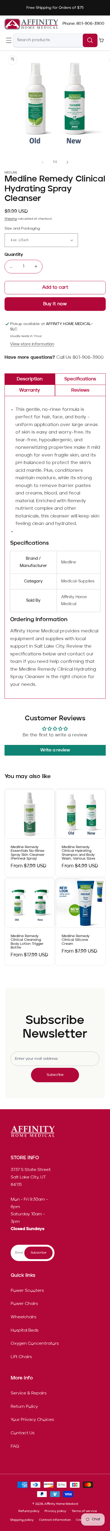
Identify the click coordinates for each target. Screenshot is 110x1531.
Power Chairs (24, 1304)
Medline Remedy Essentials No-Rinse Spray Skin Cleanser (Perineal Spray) (28, 852)
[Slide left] (43, 162)
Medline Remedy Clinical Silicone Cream (75, 940)
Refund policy (29, 1511)
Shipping (11, 219)
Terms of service (84, 1511)
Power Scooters (27, 1291)
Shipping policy (22, 1520)
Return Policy (24, 1407)
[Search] (90, 40)
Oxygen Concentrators (35, 1343)
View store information (32, 344)
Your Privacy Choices (32, 1420)
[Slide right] (67, 162)
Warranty (29, 390)
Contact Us (22, 1433)
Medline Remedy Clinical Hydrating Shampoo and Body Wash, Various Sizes (78, 852)
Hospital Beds (24, 1330)
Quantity (14, 255)
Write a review (55, 750)
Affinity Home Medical (61, 1504)
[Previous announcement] (5, 8)
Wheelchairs (23, 1317)
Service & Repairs (28, 1393)
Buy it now (55, 304)
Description (29, 379)
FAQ (15, 1446)
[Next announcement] (105, 8)
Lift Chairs (21, 1357)
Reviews (80, 390)
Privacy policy (55, 1511)
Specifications (80, 379)
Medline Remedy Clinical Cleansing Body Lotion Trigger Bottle (27, 941)
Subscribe (55, 1075)
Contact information (55, 1520)
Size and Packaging (22, 228)
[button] (9, 40)
